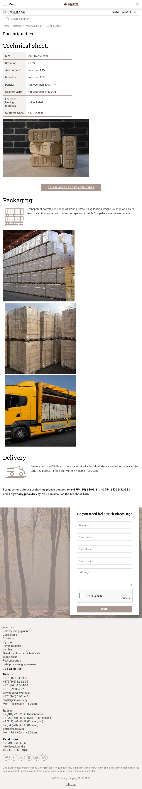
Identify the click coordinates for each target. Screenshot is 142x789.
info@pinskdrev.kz (14, 746)
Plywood (8, 642)
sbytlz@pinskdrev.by (15, 700)
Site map (71, 784)
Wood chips (10, 657)
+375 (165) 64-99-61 (123, 12)
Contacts (8, 638)
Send (104, 609)
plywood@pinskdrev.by (25, 494)
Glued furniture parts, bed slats (21, 653)
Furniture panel (12, 646)
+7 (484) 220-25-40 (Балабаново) (24, 714)
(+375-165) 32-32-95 (114, 489)
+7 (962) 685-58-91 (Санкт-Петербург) (27, 717)
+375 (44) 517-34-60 (15, 685)
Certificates (10, 634)
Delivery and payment (16, 631)
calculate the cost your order (71, 187)
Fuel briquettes (12, 660)
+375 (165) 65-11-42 (15, 696)
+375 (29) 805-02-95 (15, 689)
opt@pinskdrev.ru (13, 729)
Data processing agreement (20, 664)
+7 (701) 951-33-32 (14, 743)
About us (8, 627)
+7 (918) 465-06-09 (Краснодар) (23, 721)
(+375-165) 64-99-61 (85, 489)
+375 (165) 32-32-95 (15, 681)
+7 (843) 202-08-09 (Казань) (20, 725)
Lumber (7, 649)
